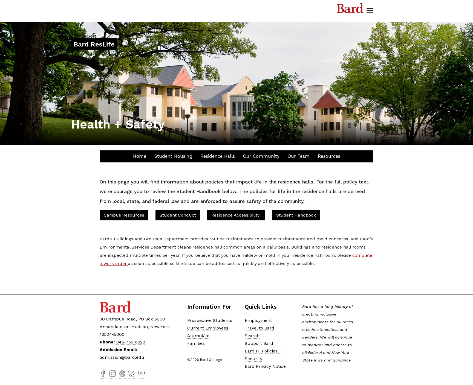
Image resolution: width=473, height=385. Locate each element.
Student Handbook (296, 215)
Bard (350, 8)
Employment (258, 320)
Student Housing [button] (173, 156)
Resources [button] (329, 156)
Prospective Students (209, 320)
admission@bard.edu (122, 357)
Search (252, 335)
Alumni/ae (198, 335)
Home (139, 156)
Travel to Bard (259, 328)
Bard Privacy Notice (265, 366)
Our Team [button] (299, 156)
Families (196, 343)
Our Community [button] (261, 156)
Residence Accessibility (236, 215)
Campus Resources (124, 215)
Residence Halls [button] (217, 156)
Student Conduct (178, 215)
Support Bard (259, 343)
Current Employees (207, 328)
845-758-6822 (130, 342)
